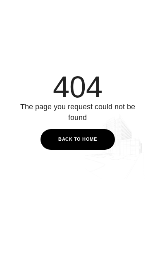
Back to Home (77, 139)
